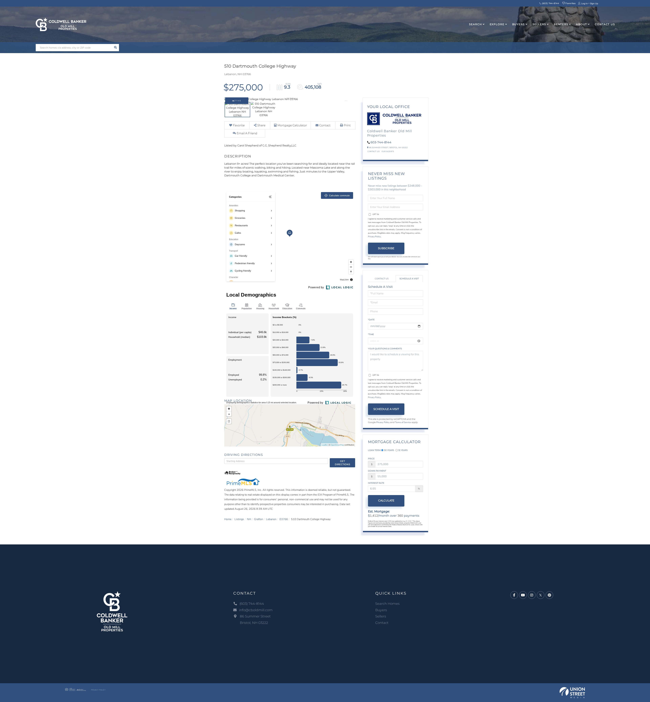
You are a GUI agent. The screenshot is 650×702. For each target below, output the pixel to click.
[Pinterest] (549, 595)
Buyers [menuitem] (518, 24)
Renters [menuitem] (561, 24)
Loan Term (374, 450)
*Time (371, 334)
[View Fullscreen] (228, 421)
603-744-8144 (381, 142)
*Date (371, 319)
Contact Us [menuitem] (605, 24)
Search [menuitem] (475, 24)
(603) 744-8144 (550, 3)
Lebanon (271, 519)
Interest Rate (376, 483)
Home (227, 519)
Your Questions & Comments (385, 348)
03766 (283, 519)
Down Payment (377, 471)
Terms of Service (403, 422)
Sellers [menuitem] (539, 24)
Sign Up (594, 3)
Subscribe (386, 248)
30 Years (389, 450)
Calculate (386, 500)
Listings (239, 519)
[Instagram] (531, 595)
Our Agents (388, 151)
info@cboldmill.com (256, 610)
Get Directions (342, 463)
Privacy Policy (374, 236)
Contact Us (373, 151)
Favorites (570, 3)
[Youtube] (523, 595)
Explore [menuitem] (497, 24)
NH (249, 519)
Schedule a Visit (409, 278)
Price (371, 458)
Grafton (258, 519)
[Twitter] (540, 595)
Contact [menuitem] (381, 623)
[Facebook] (514, 595)
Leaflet (324, 445)
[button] (115, 47)
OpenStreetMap (337, 445)
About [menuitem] (581, 24)
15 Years (403, 450)
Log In (584, 3)
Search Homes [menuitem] (387, 604)
